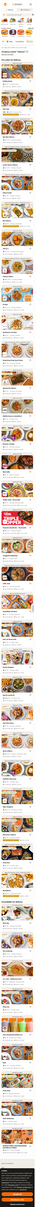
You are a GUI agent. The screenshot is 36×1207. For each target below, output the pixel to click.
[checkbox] (4, 33)
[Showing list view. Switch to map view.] (33, 14)
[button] (4, 4)
